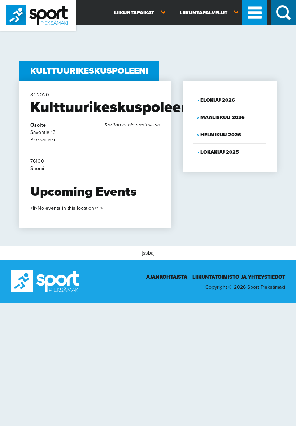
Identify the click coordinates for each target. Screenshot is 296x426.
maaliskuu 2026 (222, 117)
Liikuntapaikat (134, 13)
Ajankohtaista (166, 277)
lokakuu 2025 (219, 152)
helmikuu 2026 (220, 135)
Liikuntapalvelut (203, 13)
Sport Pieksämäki (19, 34)
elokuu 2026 (217, 100)
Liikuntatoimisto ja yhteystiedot (238, 277)
